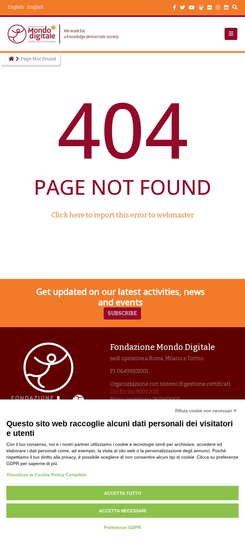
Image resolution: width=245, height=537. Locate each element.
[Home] (11, 59)
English (35, 7)
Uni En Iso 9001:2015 (134, 392)
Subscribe (122, 313)
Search (234, 8)
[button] (231, 34)
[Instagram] (218, 8)
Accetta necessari (122, 510)
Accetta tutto (122, 493)
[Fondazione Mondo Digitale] (33, 34)
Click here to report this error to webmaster (122, 215)
